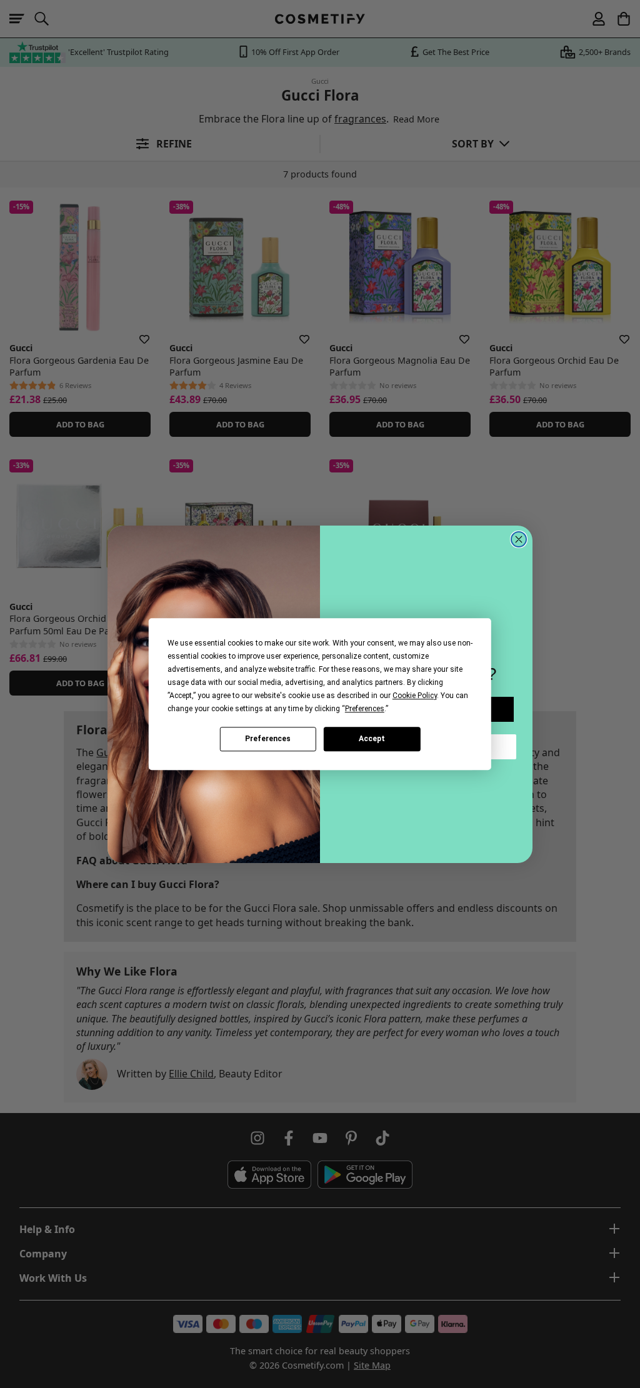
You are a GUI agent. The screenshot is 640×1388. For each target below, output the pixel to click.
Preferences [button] (364, 708)
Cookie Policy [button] (414, 695)
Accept (372, 738)
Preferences (268, 738)
